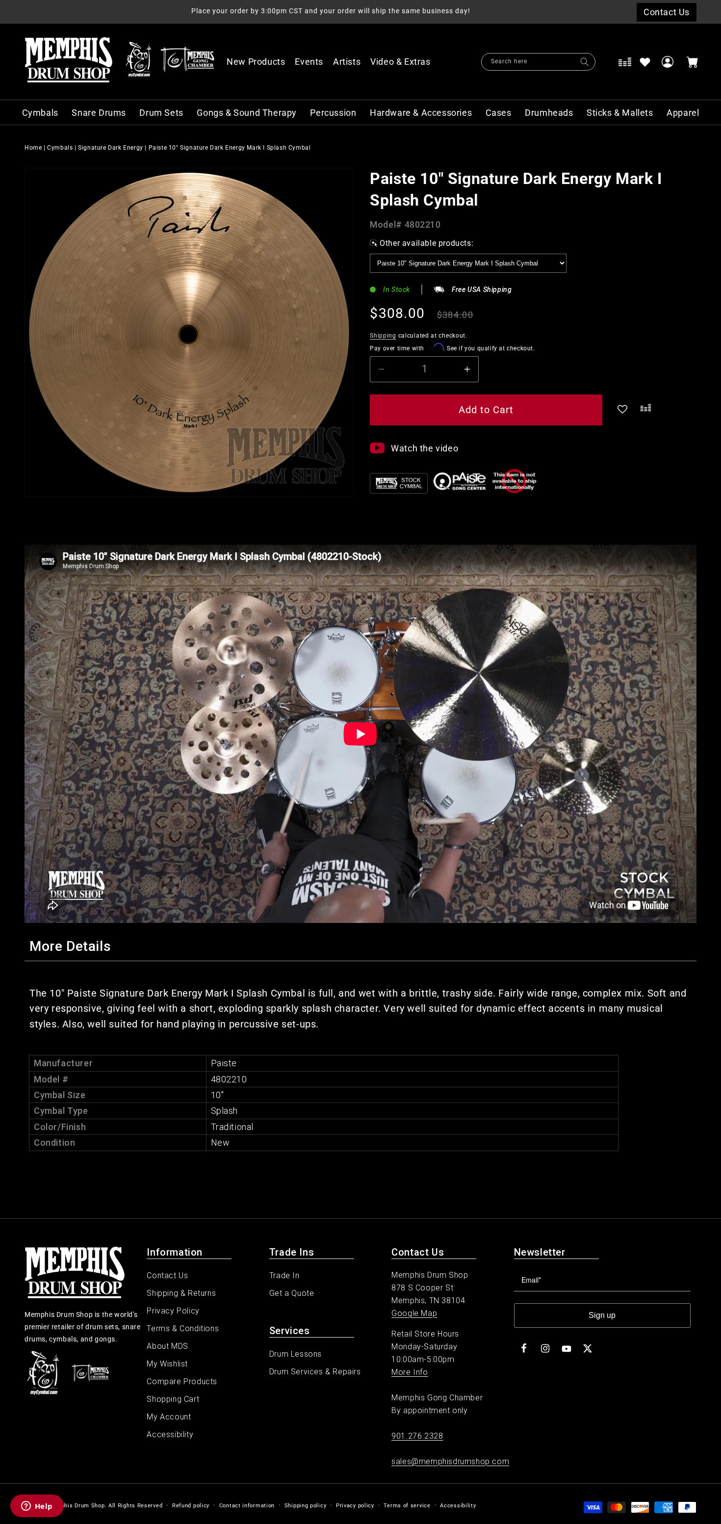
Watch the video (424, 448)
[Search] (584, 62)
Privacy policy (355, 1505)
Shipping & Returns (181, 1293)
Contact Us (167, 1275)
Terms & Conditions (183, 1328)
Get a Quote (291, 1293)
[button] (405, 62)
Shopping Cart (173, 1399)
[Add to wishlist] (645, 62)
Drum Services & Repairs (315, 1371)
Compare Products (182, 1381)
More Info (409, 1372)
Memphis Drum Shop (76, 1505)
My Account (169, 1416)
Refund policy (190, 1505)
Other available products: (426, 243)
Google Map (414, 1313)
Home (33, 147)
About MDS (167, 1346)
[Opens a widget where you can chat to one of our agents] (37, 1507)
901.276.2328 (417, 1436)
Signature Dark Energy (110, 147)
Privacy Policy (173, 1310)
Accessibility (170, 1434)
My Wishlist (167, 1363)
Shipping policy (305, 1505)
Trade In (284, 1275)
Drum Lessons (295, 1354)
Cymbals (60, 147)
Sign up (602, 1315)
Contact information (247, 1505)
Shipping (383, 335)
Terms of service (407, 1505)
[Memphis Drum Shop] (139, 62)
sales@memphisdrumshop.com (450, 1461)
